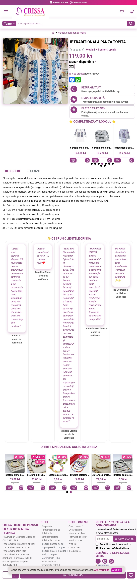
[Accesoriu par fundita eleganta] (36, 463)
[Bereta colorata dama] (79, 463)
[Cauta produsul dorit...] (130, 23)
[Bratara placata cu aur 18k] (122, 463)
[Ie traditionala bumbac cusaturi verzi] (102, 135)
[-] (15, 576)
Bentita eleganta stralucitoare (58, 475)
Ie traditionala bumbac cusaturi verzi (102, 147)
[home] (53, 32)
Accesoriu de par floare (15, 475)
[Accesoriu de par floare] (15, 463)
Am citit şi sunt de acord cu (113, 546)
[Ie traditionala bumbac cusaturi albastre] (80, 135)
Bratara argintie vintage (122, 475)
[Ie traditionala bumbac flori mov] (124, 135)
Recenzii (33, 171)
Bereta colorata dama (79, 475)
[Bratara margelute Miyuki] (101, 463)
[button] (73, 574)
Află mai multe (101, 570)
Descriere (13, 171)
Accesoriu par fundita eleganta (36, 475)
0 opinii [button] (90, 49)
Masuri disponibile (81, 61)
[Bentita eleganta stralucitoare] (58, 463)
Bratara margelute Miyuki (101, 475)
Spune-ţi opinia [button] (107, 49)
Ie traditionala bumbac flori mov (124, 147)
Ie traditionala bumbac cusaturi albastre (80, 147)
